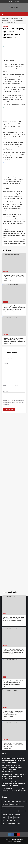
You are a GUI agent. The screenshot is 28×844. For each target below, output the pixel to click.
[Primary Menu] (3, 14)
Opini (11, 817)
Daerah (18, 804)
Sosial (4, 613)
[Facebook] (12, 834)
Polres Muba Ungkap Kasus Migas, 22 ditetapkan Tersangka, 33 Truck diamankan (13, 276)
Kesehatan (22, 811)
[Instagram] (9, 834)
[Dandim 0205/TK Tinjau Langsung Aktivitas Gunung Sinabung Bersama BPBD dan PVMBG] (14, 731)
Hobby (21, 807)
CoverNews (10, 841)
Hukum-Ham (5, 811)
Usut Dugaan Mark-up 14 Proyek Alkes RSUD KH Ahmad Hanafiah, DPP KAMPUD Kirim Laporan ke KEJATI (13, 682)
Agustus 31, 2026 (7, 280)
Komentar (6, 363)
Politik (18, 820)
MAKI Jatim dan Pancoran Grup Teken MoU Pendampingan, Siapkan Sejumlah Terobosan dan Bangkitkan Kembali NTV (14, 760)
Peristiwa (12, 820)
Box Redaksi (5, 804)
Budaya (12, 804)
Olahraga (5, 817)
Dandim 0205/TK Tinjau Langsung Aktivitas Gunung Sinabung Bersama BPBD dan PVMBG (13, 744)
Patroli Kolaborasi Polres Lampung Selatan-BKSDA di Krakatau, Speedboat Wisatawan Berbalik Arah (14, 339)
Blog (24, 801)
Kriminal (5, 645)
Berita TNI (5, 739)
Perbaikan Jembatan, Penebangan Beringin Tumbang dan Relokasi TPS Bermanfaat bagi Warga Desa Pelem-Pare (14, 233)
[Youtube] (18, 834)
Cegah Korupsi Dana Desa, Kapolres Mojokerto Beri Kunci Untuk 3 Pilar (14, 241)
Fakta (10, 807)
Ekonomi (5, 807)
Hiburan (16, 807)
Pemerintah (17, 817)
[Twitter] (15, 834)
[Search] (25, 13)
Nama (5, 385)
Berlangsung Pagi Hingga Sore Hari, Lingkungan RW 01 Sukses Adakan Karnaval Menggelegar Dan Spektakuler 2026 (13, 783)
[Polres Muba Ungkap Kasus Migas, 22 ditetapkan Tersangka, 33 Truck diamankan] (14, 263)
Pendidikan (5, 820)
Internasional (13, 811)
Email (17, 385)
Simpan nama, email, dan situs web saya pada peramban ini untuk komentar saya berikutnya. (13, 402)
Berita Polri (5, 26)
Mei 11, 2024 (6, 41)
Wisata (19, 823)
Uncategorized (11, 823)
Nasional (17, 814)
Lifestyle (5, 707)
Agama (4, 801)
